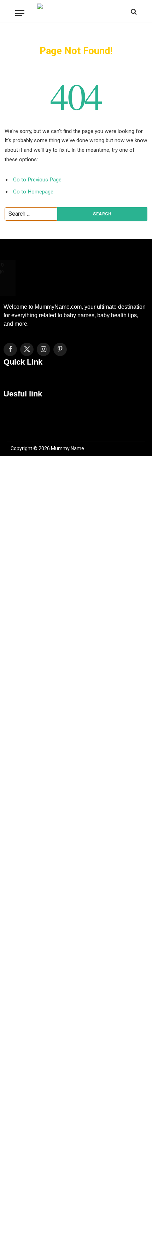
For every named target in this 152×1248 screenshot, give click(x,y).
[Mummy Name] (76, 11)
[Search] (133, 11)
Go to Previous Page (37, 179)
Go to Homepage (33, 191)
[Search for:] (31, 215)
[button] (76, 381)
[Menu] (19, 13)
